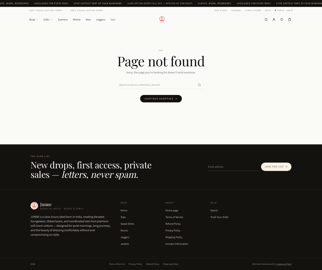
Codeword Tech (284, 264)
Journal (236, 10)
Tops (123, 217)
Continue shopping (159, 98)
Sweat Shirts (127, 223)
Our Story (220, 10)
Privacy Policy (172, 230)
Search (214, 210)
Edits (46, 19)
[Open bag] (289, 19)
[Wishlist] (281, 19)
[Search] (266, 19)
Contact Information (176, 243)
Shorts (124, 230)
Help (268, 10)
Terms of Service (174, 217)
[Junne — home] (162, 19)
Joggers (100, 19)
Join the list (274, 166)
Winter (77, 19)
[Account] (274, 19)
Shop (32, 19)
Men (88, 19)
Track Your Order (219, 217)
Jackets (125, 243)
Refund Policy (173, 223)
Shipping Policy (173, 237)
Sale (113, 19)
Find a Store (253, 10)
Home (124, 210)
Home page (171, 210)
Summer (63, 19)
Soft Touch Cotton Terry (45, 10)
